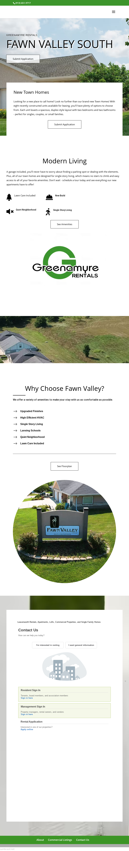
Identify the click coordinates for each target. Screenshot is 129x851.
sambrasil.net (7, 849)
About (40, 840)
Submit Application (23, 58)
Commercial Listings (60, 840)
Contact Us (82, 840)
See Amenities (64, 224)
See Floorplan (64, 466)
